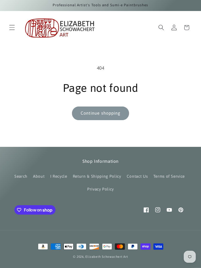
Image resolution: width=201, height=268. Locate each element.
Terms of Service (169, 176)
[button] (12, 27)
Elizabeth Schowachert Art (106, 257)
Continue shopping (101, 113)
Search (20, 176)
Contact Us (137, 176)
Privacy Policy (100, 189)
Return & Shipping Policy (97, 176)
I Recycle (58, 176)
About (38, 176)
